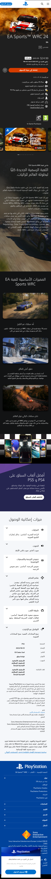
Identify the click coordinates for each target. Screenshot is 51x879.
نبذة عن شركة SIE (41, 781)
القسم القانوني (44, 864)
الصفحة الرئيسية (42, 772)
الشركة (45, 794)
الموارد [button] (44, 820)
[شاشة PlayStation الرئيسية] (25, 3)
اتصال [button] (45, 825)
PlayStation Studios (40, 788)
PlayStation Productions (38, 791)
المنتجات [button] (43, 804)
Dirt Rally (11, 187)
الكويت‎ (40, 860)
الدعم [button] (45, 815)
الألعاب (32, 772)
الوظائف (44, 785)
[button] (37, 107)
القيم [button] (45, 809)
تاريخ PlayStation (41, 798)
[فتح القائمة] (48, 4)
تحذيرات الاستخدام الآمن (37, 712)
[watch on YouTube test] (39, 148)
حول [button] (45, 778)
